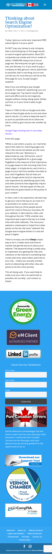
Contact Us (37, 537)
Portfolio (25, 537)
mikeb (9, 31)
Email (7, 390)
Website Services (36, 530)
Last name (9, 380)
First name (10, 370)
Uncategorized (32, 31)
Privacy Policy (24, 540)
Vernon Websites (39, 550)
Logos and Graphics (16, 533)
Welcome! (11, 530)
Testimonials (13, 537)
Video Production (34, 533)
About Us (22, 530)
